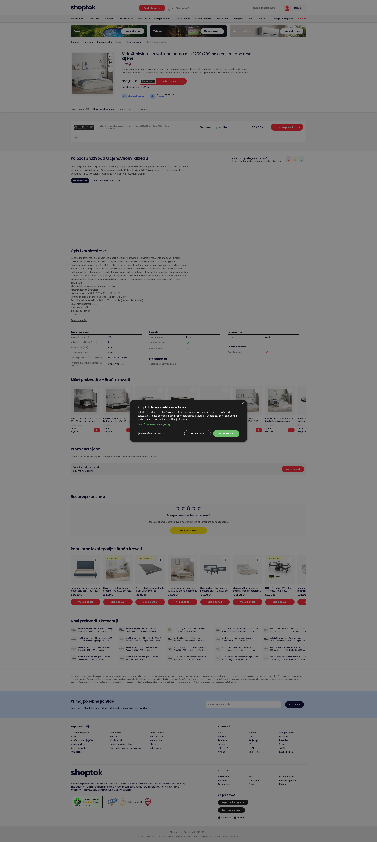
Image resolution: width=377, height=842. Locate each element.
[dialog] (188, 421)
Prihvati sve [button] (226, 433)
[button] (188, 424)
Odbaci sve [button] (197, 433)
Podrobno (184, 419)
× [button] (243, 403)
